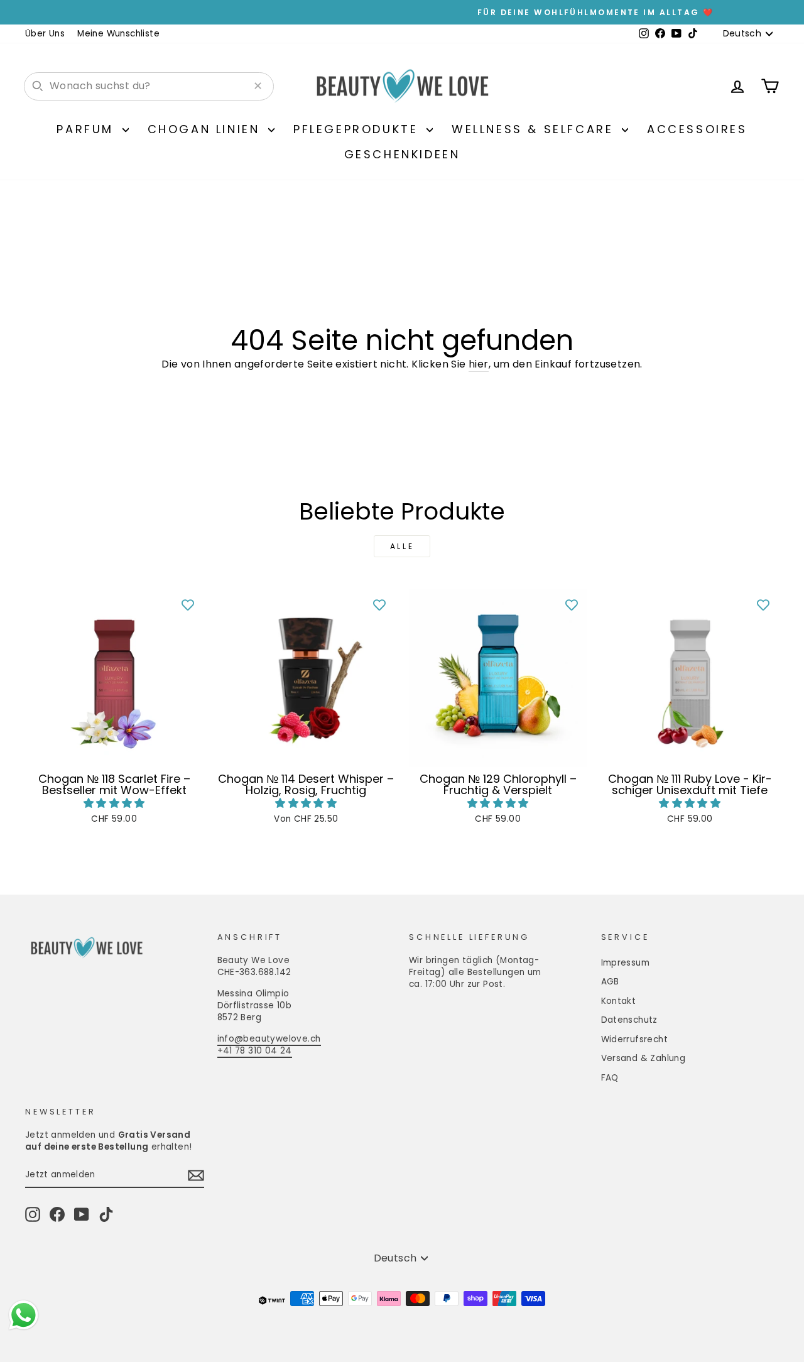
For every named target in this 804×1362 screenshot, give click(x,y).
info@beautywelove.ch (269, 1039)
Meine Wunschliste (118, 34)
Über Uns (45, 34)
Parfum (88, 129)
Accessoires (697, 129)
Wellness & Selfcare (535, 129)
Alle (402, 546)
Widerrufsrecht (634, 1039)
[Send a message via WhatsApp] (23, 1315)
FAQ (610, 1078)
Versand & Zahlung (643, 1058)
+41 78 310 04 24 (254, 1051)
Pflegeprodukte (358, 129)
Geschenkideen (402, 154)
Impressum (625, 963)
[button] (114, 803)
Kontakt (618, 1001)
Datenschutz (629, 1020)
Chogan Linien (206, 129)
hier (479, 364)
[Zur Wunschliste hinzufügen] (187, 604)
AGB (610, 982)
